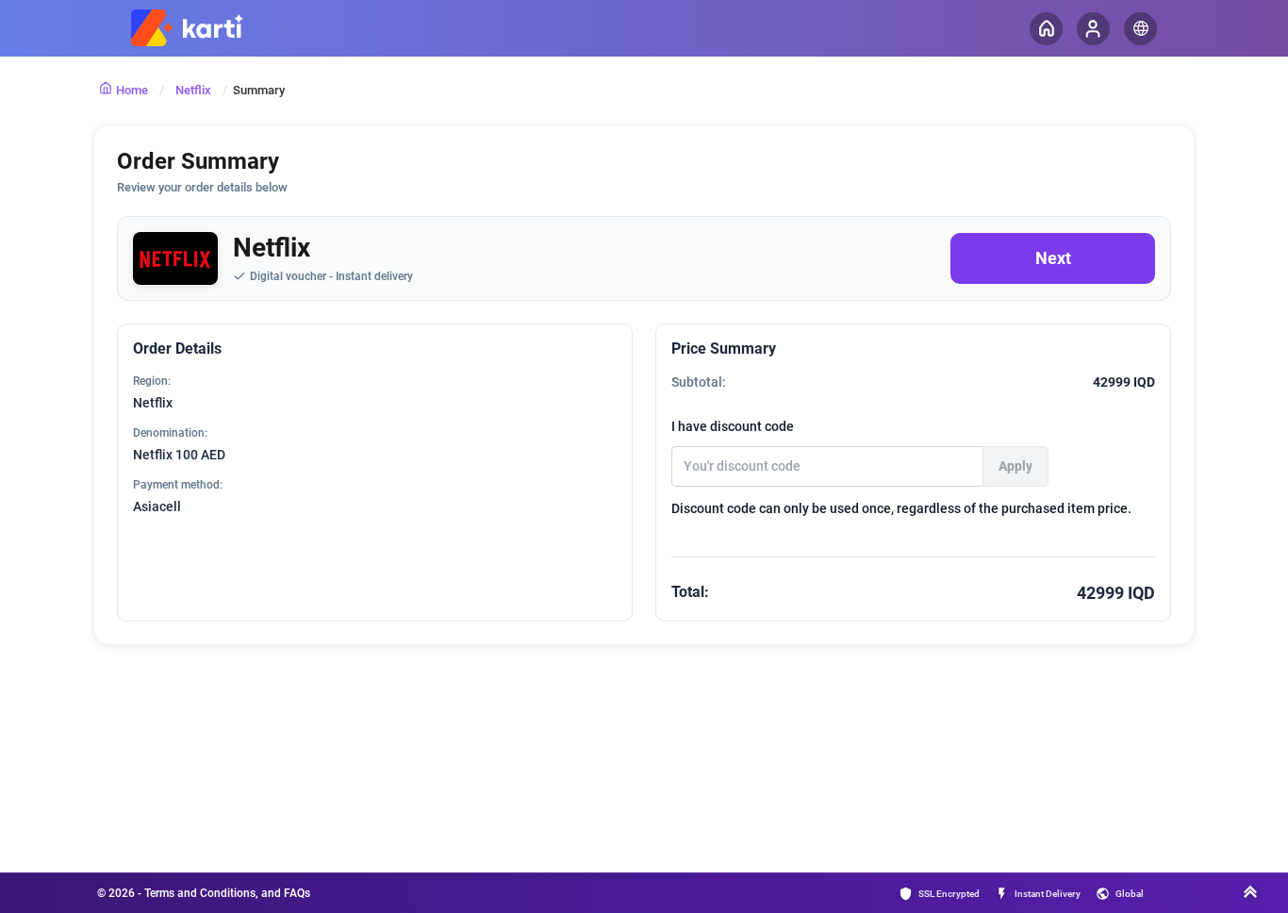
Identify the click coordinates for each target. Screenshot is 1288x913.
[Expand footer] (1250, 894)
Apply (1015, 465)
